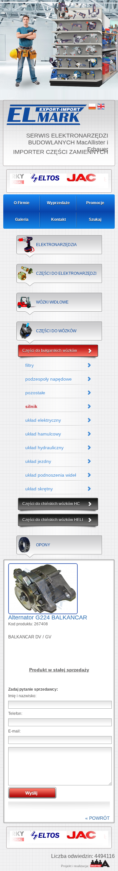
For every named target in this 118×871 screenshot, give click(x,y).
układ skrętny (39, 488)
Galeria (22, 219)
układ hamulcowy (43, 433)
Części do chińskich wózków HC (51, 503)
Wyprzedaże (58, 203)
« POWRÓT (97, 818)
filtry (29, 365)
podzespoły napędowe (48, 379)
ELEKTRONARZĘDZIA (56, 244)
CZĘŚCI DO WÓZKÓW (56, 331)
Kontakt (58, 219)
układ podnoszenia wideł (50, 475)
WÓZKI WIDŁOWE (52, 302)
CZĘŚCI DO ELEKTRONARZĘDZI (66, 273)
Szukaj (95, 219)
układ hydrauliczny (44, 447)
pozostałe (35, 392)
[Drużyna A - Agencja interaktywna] (100, 866)
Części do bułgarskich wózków (49, 350)
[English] (101, 106)
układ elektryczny (43, 420)
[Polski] (92, 106)
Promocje (95, 203)
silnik (31, 406)
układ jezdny (38, 461)
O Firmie (22, 203)
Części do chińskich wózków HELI (52, 520)
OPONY (43, 545)
